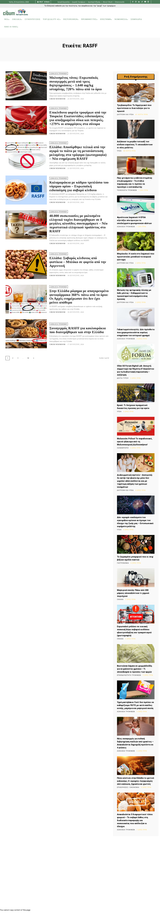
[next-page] (34, 358)
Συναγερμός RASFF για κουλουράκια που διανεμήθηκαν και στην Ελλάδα (77, 330)
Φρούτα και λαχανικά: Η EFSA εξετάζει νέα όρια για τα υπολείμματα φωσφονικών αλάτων (134, 220)
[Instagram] (136, 2)
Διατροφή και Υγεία (125, 114)
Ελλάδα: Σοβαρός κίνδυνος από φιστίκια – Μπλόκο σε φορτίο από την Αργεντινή (77, 262)
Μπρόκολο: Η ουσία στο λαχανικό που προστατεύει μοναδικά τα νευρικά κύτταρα (135, 257)
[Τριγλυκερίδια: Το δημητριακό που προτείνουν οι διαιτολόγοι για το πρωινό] (135, 92)
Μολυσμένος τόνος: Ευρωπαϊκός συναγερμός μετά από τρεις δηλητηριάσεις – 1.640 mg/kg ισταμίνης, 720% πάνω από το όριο (75, 83)
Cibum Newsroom (57, 99)
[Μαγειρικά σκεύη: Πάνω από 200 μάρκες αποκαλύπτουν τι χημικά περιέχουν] (135, 577)
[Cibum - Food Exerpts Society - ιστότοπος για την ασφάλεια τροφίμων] (15, 12)
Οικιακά (120, 599)
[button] (153, 34)
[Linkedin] (138, 2)
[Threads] (148, 2)
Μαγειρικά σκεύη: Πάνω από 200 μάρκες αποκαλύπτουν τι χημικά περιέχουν (133, 593)
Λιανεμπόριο (123, 448)
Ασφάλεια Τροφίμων (58, 73)
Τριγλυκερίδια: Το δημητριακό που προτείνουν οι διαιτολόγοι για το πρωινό (134, 108)
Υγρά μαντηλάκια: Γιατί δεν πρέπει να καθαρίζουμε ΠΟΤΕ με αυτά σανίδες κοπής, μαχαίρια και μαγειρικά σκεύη (135, 705)
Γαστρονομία (123, 563)
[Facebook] (132, 2)
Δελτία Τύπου (123, 378)
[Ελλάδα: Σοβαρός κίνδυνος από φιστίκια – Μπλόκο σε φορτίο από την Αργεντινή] (26, 264)
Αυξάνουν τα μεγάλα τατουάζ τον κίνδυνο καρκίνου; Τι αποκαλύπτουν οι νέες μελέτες (134, 144)
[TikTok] (142, 2)
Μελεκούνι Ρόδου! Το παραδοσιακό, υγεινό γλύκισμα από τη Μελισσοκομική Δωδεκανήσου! (134, 441)
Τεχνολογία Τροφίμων (127, 190)
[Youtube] (145, 2)
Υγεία (119, 151)
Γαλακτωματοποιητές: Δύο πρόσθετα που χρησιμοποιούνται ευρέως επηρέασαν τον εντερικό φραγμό (135, 332)
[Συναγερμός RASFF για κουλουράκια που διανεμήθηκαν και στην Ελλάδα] (26, 333)
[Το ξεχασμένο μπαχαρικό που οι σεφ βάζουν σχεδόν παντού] (135, 544)
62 (28, 358)
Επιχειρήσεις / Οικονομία (128, 787)
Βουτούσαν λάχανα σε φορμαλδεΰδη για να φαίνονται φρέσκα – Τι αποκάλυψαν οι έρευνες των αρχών (134, 669)
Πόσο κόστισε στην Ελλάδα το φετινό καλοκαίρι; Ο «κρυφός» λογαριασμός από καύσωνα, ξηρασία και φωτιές (135, 781)
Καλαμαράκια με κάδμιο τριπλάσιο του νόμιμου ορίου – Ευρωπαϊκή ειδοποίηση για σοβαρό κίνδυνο (79, 186)
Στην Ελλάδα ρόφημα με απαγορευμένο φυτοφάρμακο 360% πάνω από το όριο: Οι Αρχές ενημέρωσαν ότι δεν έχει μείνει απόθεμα (79, 296)
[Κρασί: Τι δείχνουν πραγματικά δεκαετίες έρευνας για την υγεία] (135, 392)
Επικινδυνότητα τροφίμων (129, 675)
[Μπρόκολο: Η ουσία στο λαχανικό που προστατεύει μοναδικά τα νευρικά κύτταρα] (135, 241)
